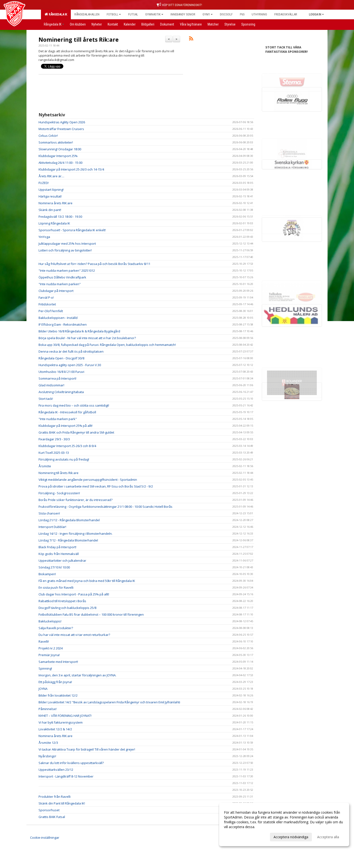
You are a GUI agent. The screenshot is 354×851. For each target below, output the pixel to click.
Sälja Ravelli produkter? (56, 628)
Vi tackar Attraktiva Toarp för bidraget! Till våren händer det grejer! (87, 749)
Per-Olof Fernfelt (51, 311)
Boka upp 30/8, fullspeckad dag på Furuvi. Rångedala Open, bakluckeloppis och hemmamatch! (107, 345)
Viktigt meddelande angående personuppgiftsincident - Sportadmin (88, 479)
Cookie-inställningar (44, 837)
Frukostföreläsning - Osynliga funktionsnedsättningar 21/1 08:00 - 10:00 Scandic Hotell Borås (105, 506)
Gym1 (206, 14)
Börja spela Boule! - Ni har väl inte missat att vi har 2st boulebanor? (87, 338)
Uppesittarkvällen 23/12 (56, 769)
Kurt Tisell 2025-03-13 (54, 452)
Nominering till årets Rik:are (79, 39)
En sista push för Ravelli (56, 587)
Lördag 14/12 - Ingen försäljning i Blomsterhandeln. (75, 533)
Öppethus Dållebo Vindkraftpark (62, 277)
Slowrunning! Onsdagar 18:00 (60, 149)
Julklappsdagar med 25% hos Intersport (67, 243)
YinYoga (44, 237)
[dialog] (284, 824)
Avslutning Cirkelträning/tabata (61, 392)
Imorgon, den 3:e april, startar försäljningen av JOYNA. (77, 675)
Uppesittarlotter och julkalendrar (62, 560)
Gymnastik (153, 14)
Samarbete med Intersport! (58, 662)
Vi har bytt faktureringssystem (61, 722)
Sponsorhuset (49, 810)
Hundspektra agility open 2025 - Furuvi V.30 (70, 365)
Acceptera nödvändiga (291, 837)
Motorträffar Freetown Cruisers (61, 129)
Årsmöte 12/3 (48, 742)
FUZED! (44, 183)
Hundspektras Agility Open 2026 (62, 122)
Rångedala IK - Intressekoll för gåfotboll (67, 412)
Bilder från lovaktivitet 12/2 (58, 695)
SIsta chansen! (49, 513)
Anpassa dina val (237, 836)
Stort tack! (46, 398)
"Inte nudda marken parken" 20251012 (67, 270)
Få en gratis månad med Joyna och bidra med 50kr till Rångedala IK (87, 581)
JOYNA (43, 688)
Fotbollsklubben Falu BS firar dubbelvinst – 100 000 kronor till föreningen (91, 614)
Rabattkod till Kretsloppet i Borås (62, 601)
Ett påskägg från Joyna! (55, 682)
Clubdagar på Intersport (56, 291)
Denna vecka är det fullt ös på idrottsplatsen (71, 351)
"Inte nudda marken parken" (60, 284)
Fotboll (112, 14)
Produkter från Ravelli (55, 796)
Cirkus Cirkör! (48, 135)
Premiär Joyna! (49, 655)
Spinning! (45, 668)
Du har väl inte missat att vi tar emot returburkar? (74, 635)
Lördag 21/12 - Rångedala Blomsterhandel (69, 520)
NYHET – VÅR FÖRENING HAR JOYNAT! (65, 715)
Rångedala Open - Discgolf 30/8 (61, 358)
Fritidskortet (47, 304)
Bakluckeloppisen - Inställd (58, 318)
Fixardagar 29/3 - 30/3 (54, 439)
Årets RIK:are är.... (51, 176)
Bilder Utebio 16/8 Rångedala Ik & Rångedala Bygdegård (79, 331)
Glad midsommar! (51, 385)
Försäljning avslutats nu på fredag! (64, 459)
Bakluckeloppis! (50, 621)
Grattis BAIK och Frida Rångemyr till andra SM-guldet (76, 432)
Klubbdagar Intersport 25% (58, 156)
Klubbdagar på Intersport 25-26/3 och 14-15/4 (71, 169)
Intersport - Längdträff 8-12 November (66, 776)
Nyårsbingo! (47, 756)
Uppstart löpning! (51, 189)
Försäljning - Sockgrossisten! (59, 493)
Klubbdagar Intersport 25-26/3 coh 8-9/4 (67, 446)
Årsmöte (45, 466)
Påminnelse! (48, 709)
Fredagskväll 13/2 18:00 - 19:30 (60, 216)
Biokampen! (47, 574)
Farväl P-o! (46, 297)
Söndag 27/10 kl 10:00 (54, 567)
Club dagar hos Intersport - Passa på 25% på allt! (74, 594)
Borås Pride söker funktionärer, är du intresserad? (75, 500)
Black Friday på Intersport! (57, 547)
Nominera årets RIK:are (55, 203)
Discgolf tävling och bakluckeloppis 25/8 (67, 608)
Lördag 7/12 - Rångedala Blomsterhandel (68, 540)
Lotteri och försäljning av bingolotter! (65, 250)
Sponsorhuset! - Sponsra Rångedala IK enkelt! (72, 230)
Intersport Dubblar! (52, 527)
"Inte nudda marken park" (58, 419)
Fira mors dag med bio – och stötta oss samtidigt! (74, 405)
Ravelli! (44, 641)
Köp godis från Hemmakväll (59, 554)
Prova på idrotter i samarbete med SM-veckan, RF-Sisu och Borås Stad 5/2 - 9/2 (96, 486)
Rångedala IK (57, 14)
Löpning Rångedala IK (54, 223)
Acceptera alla (328, 837)
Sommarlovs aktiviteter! (56, 142)
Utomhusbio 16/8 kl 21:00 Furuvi (61, 371)
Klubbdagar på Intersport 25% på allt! (65, 425)
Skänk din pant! (50, 210)
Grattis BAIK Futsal (52, 817)
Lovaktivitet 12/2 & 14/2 (55, 729)
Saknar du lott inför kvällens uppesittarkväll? (71, 763)
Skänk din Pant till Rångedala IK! (62, 803)
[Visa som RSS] (191, 39)
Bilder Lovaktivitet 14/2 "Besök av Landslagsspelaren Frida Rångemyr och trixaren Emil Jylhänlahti (109, 702)
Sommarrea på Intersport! (57, 378)
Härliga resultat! (50, 196)
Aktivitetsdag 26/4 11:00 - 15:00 (60, 162)
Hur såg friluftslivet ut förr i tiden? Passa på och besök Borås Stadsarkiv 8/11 (94, 264)
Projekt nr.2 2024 (51, 648)
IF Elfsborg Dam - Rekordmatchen (63, 324)
